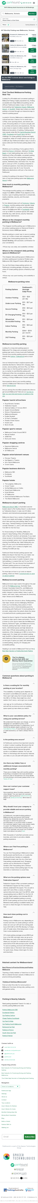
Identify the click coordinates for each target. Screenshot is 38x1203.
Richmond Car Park (8, 1027)
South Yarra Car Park (9, 1033)
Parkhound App (6, 1090)
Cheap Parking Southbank (10, 1018)
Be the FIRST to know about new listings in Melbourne (18, 79)
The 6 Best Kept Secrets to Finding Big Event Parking (18, 1078)
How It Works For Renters (9, 1106)
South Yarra (21, 134)
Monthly (32, 13)
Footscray (25, 203)
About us (4, 1096)
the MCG (12, 109)
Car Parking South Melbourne (11, 1024)
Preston (6, 205)
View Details (32, 39)
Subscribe (29, 1137)
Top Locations (6, 1103)
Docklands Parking (8, 1012)
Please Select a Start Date (11, 20)
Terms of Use (7, 779)
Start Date (5, 18)
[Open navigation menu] (34, 3)
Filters (4, 24)
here (23, 831)
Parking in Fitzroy (8, 1030)
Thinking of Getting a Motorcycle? (14, 982)
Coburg (32, 203)
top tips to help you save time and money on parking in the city (17, 394)
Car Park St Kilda (7, 1021)
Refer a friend (6, 1121)
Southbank (25, 209)
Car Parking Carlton (8, 1015)
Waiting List (5, 1127)
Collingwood (20, 356)
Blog (3, 1118)
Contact (4, 1100)
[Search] (2, 13)
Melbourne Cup (15, 586)
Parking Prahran (7, 1035)
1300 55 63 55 (26, 3)
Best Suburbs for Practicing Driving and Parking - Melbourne (17, 1074)
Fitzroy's (12, 151)
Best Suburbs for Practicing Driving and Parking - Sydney (17, 1069)
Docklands (10, 134)
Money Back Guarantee (9, 1115)
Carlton (12, 356)
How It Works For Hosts (9, 1109)
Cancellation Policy (9, 729)
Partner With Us (6, 1124)
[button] (30, 25)
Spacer (27, 1201)
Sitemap (4, 1093)
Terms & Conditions (8, 1086)
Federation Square (20, 107)
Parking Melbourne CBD (10, 1010)
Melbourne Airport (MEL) (10, 507)
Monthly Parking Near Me (9, 1112)
